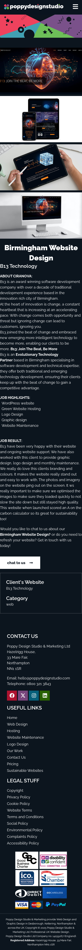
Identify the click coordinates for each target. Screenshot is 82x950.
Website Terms (19, 810)
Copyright (15, 791)
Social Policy (17, 823)
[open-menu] (75, 7)
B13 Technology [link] (19, 588)
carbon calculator (14, 513)
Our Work (15, 751)
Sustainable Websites (25, 771)
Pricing (12, 764)
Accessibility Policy (23, 843)
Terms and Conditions (25, 817)
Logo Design (17, 744)
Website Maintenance (25, 737)
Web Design (17, 724)
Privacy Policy (18, 797)
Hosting (13, 731)
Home (12, 718)
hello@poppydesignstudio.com (44, 678)
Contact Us (16, 757)
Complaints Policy (22, 837)
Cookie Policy (18, 804)
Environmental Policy (25, 830)
